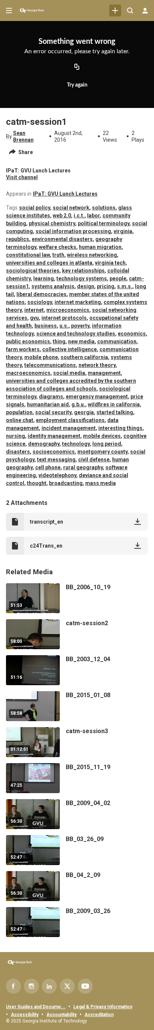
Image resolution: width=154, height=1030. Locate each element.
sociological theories (32, 271)
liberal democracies (41, 294)
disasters (18, 452)
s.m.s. (124, 286)
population (19, 412)
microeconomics (67, 310)
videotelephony (57, 475)
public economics (28, 341)
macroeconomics (28, 373)
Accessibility (24, 1014)
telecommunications (50, 365)
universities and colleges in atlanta (49, 263)
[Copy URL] (77, 67)
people (118, 278)
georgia (84, 412)
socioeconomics (54, 452)
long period (106, 444)
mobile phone (41, 357)
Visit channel (22, 177)
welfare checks (57, 247)
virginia (123, 231)
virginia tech (110, 263)
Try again (77, 85)
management (104, 373)
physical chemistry (52, 223)
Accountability (61, 1014)
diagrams (51, 397)
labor (93, 216)
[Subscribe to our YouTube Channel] (85, 986)
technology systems (81, 278)
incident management (68, 428)
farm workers (23, 349)
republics (17, 239)
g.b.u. (78, 404)
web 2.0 (62, 216)
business (45, 326)
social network (71, 208)
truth (58, 255)
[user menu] (145, 10)
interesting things (120, 428)
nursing (15, 436)
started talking (114, 412)
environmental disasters (62, 239)
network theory (97, 365)
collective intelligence (69, 349)
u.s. (63, 326)
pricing (105, 286)
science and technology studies (75, 334)
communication (116, 341)
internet (34, 310)
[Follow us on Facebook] (13, 986)
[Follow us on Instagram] (31, 986)
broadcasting (66, 483)
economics (132, 334)
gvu (34, 318)
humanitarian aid (48, 404)
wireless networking (92, 255)
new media (81, 341)
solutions (104, 208)
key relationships (83, 271)
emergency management (97, 397)
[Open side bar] (9, 10)
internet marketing (78, 302)
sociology (39, 302)
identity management (54, 436)
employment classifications (70, 420)
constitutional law (28, 255)
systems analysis (52, 286)
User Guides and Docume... (35, 1006)
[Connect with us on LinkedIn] (49, 986)
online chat (19, 420)
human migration (100, 247)
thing (59, 341)
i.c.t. (79, 216)
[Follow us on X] (67, 986)
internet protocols (64, 318)
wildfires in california (114, 404)
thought (36, 483)
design (85, 286)
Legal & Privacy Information (102, 1006)
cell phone (48, 467)
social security (53, 412)
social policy (34, 208)
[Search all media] (130, 10)
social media (69, 373)
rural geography (83, 467)
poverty (80, 326)
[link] (115, 10)
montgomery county (102, 452)
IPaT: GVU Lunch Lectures (65, 194)
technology (76, 444)
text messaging (56, 460)
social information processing (73, 231)
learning (43, 278)
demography (43, 444)
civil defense (94, 460)
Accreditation (99, 1014)
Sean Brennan (23, 136)
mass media (100, 483)
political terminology (103, 223)
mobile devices (102, 436)
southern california (84, 357)
